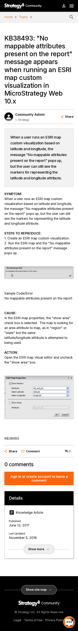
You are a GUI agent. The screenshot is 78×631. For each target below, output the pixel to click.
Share (69, 116)
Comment (33, 451)
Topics (23, 17)
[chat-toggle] (69, 622)
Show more (36, 549)
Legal (17, 620)
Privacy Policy (55, 620)
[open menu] (71, 6)
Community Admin (30, 114)
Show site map (36, 589)
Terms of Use (33, 620)
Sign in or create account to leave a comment (39, 478)
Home (8, 17)
